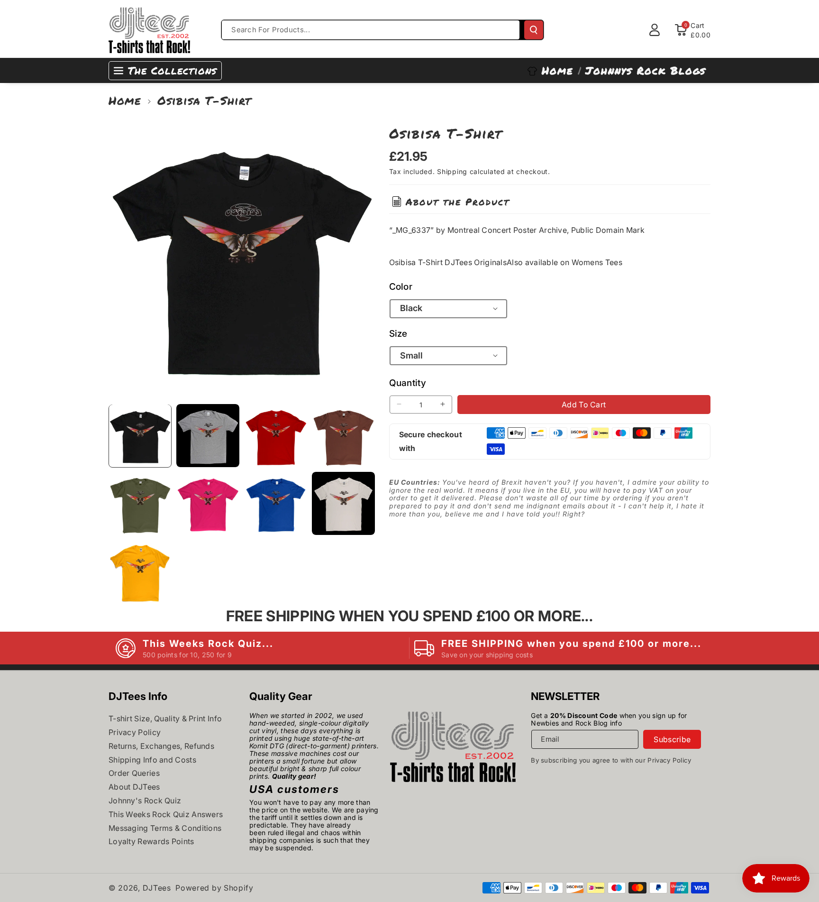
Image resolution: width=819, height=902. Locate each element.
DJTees (157, 888)
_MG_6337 (411, 229)
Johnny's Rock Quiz (145, 800)
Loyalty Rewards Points (151, 841)
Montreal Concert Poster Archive (507, 229)
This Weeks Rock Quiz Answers (166, 814)
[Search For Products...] (533, 29)
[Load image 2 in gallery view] (207, 435)
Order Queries (134, 773)
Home (125, 100)
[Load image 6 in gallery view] (207, 503)
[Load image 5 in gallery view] (140, 503)
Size (398, 333)
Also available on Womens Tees (564, 262)
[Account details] (654, 29)
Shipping (452, 171)
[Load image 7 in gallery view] (275, 503)
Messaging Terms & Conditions (165, 828)
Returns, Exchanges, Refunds (161, 746)
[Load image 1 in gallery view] (140, 435)
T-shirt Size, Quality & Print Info (165, 718)
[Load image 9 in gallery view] (140, 571)
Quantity (407, 382)
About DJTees (134, 787)
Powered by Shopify (214, 888)
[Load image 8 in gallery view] (343, 503)
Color (401, 286)
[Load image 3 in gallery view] (275, 435)
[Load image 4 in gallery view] (343, 435)
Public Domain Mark (608, 229)
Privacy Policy (135, 732)
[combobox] (370, 29)
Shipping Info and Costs (152, 759)
